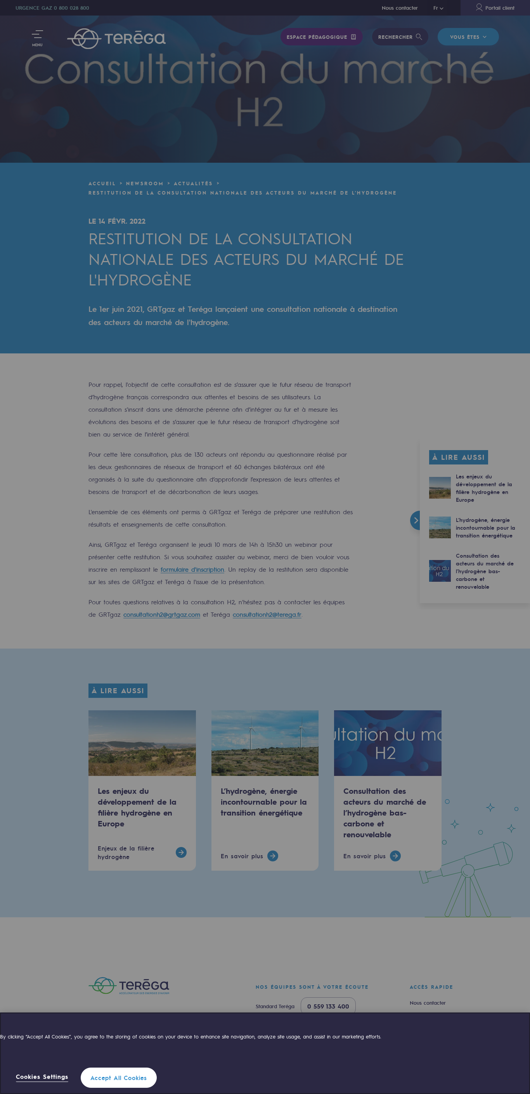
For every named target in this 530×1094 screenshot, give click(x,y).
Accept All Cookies (118, 1078)
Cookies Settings (42, 1077)
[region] (265, 1053)
